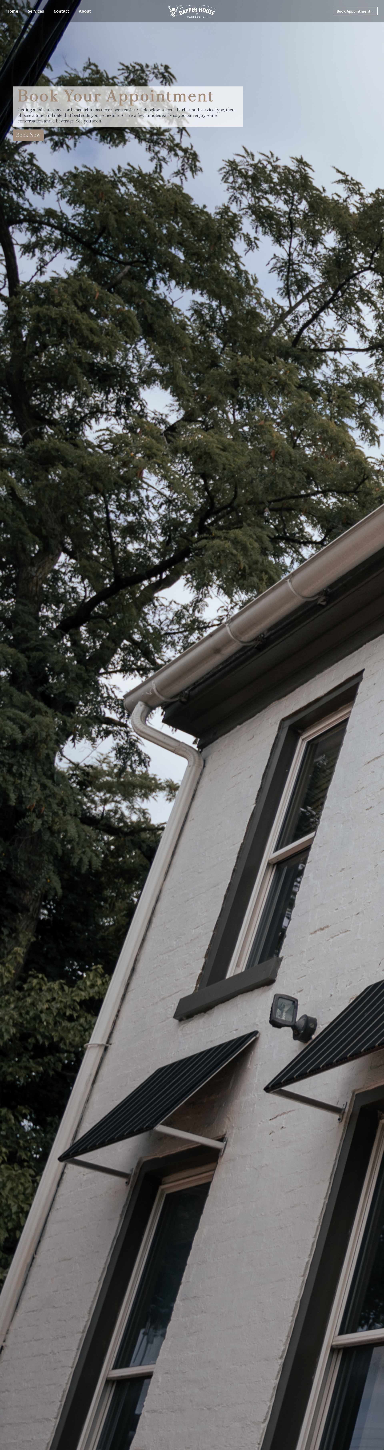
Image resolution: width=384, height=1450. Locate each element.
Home (12, 11)
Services (36, 11)
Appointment (356, 11)
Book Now (28, 135)
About (85, 11)
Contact (61, 11)
